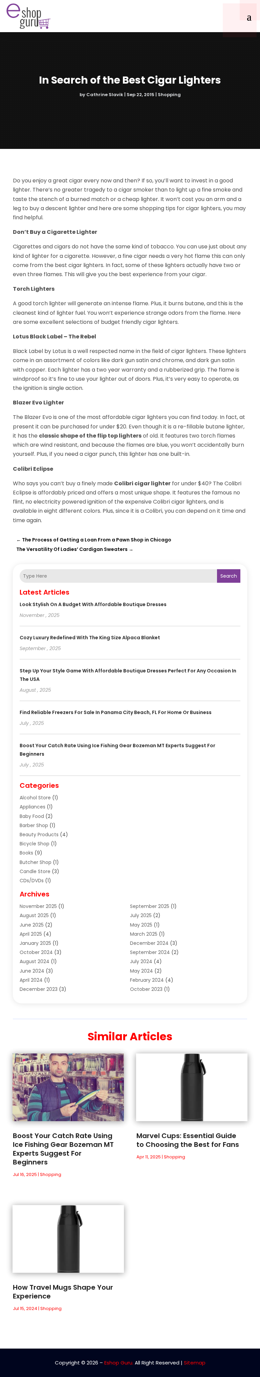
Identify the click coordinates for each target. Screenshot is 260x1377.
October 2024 (36, 952)
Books (26, 852)
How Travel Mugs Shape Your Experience (63, 1292)
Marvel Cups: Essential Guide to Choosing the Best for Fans (187, 1140)
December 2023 (39, 989)
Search (228, 576)
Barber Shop (34, 825)
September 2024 (150, 952)
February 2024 (147, 980)
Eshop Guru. (118, 1362)
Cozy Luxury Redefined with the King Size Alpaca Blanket (90, 637)
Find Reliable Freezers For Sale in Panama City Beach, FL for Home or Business (116, 712)
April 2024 (31, 980)
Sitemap (194, 1362)
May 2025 (141, 924)
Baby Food (32, 816)
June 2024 (32, 971)
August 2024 (34, 961)
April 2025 (31, 934)
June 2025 (32, 924)
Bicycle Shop (34, 843)
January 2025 (35, 943)
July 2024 (141, 961)
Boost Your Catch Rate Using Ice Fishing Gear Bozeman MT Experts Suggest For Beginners (63, 1149)
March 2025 (143, 934)
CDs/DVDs (32, 880)
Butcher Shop (35, 862)
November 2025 (38, 906)
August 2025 (34, 915)
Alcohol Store (35, 797)
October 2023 (146, 989)
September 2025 (149, 906)
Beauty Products (39, 834)
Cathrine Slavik (104, 94)
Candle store (35, 871)
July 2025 (141, 915)
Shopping (169, 94)
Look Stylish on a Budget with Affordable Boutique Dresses (93, 604)
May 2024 (141, 971)
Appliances (32, 806)
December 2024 (149, 943)
